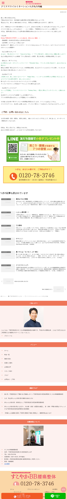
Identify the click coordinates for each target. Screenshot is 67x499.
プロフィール (8, 336)
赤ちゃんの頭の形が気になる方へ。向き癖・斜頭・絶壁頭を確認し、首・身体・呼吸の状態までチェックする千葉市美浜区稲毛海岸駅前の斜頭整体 (35, 408)
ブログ (6, 375)
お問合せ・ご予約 (9, 379)
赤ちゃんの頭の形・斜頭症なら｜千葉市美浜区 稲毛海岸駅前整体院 (24, 402)
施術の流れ (7, 358)
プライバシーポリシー (33, 489)
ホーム (6, 350)
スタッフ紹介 (8, 371)
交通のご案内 (8, 363)
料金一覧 (7, 354)
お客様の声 (7, 367)
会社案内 (54, 489)
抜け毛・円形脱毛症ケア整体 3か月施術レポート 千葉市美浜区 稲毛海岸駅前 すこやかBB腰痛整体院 (33, 394)
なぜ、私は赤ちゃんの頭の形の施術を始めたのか (18, 398)
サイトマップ (17, 492)
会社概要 (7, 464)
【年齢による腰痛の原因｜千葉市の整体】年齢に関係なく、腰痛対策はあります (27, 413)
